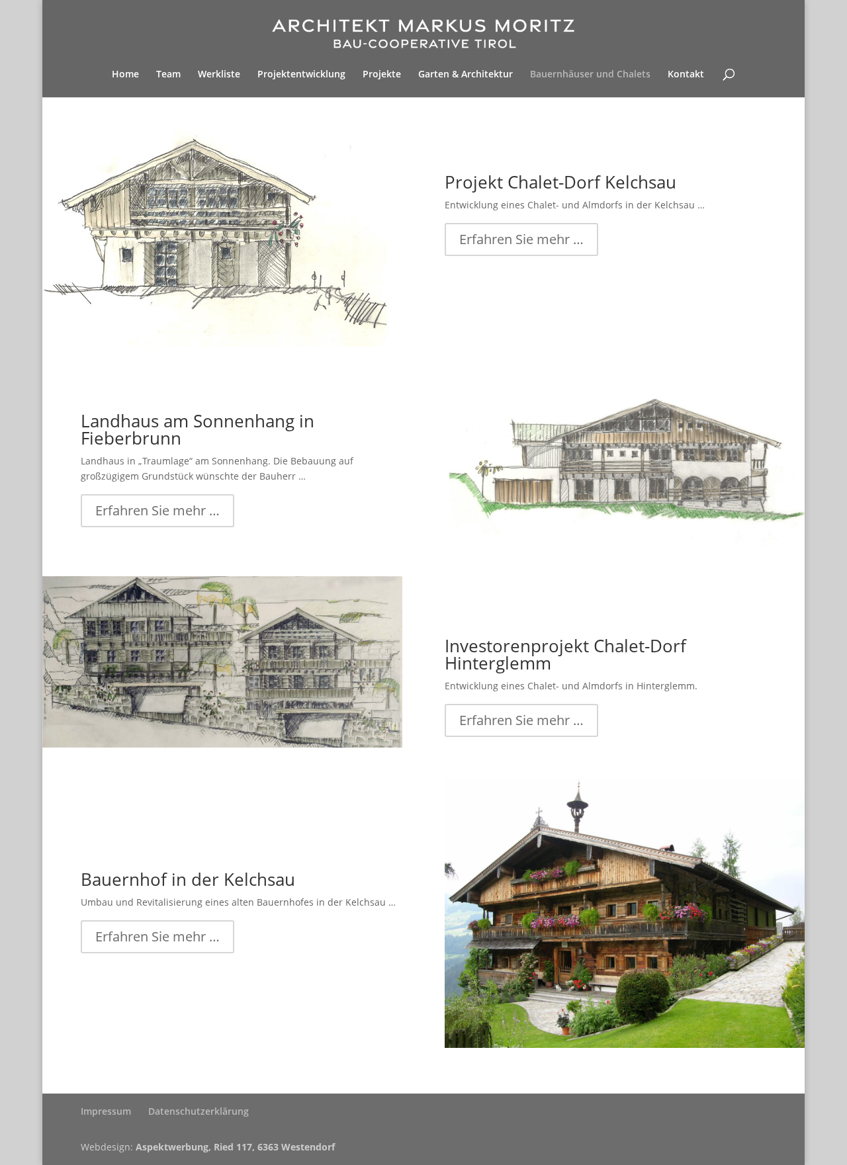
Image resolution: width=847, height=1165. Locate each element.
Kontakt (686, 74)
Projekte (382, 74)
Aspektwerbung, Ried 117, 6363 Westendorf (235, 1147)
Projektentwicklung (301, 74)
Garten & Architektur (465, 74)
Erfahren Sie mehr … (521, 239)
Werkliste (219, 74)
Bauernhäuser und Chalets (590, 74)
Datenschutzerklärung (198, 1111)
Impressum (106, 1111)
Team (168, 74)
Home (125, 74)
